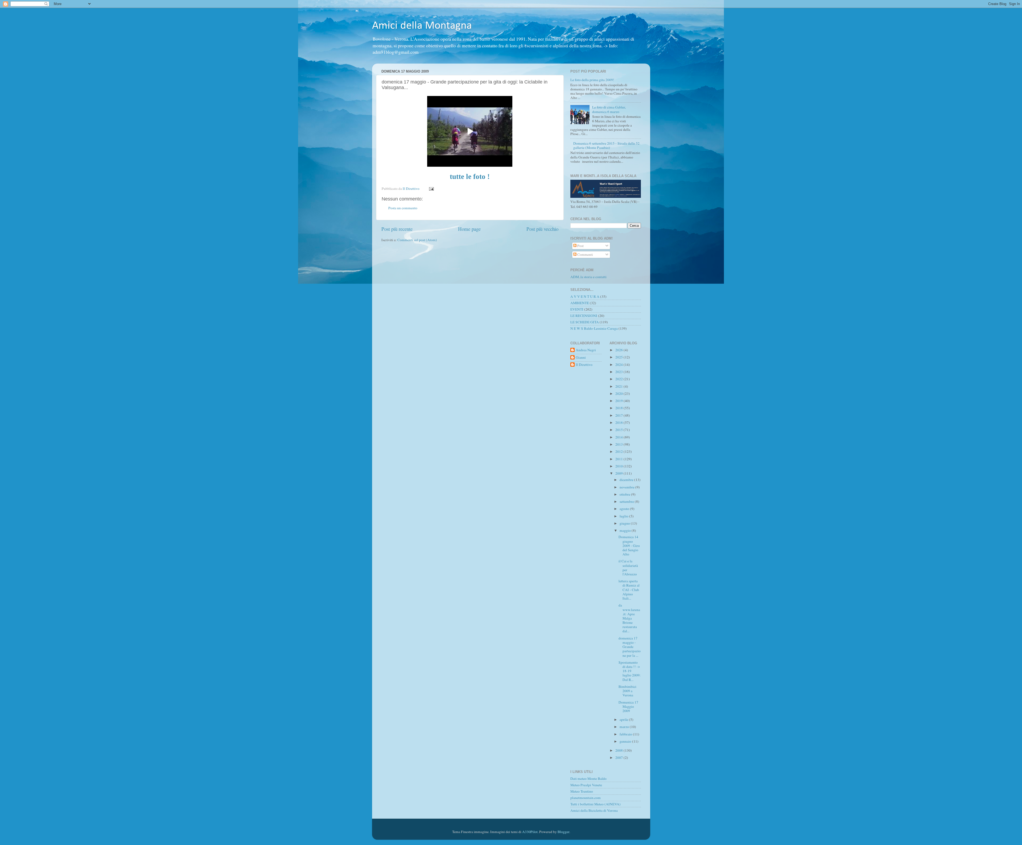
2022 (619, 379)
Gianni (581, 357)
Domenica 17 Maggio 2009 (628, 706)
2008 (619, 750)
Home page (469, 228)
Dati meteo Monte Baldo (588, 778)
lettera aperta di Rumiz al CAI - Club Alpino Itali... (629, 590)
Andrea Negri (586, 350)
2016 (619, 422)
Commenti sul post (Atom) (417, 239)
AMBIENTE (579, 302)
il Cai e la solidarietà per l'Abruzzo (628, 567)
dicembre (627, 479)
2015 (619, 429)
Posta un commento (402, 208)
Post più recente (397, 228)
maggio (626, 530)
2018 (619, 407)
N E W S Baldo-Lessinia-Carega (594, 328)
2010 (619, 466)
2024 (619, 364)
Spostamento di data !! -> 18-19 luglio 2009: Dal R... (630, 671)
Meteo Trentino (581, 791)
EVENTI (576, 309)
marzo (625, 726)
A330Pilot (530, 831)
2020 (619, 393)
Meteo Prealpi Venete (586, 785)
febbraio (626, 734)
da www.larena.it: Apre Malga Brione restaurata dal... (629, 618)
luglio (624, 516)
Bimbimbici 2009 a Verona (627, 690)
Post (580, 245)
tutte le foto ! (470, 177)
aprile (624, 719)
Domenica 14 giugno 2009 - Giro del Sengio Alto (629, 545)
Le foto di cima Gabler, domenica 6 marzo (609, 109)
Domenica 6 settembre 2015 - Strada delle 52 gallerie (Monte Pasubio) (606, 145)
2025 (619, 357)
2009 (619, 473)
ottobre (625, 494)
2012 (619, 451)
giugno (625, 523)
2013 (619, 444)
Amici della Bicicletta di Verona (594, 810)
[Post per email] (431, 188)
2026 (619, 350)
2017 (619, 415)
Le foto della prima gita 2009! (592, 79)
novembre (627, 487)
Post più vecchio (542, 228)
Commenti (584, 254)
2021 (619, 386)
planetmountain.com (585, 797)
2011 (619, 459)
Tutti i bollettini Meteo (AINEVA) (595, 804)
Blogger (563, 831)
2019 (619, 400)
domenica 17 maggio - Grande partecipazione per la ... (630, 647)
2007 (619, 757)
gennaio (626, 741)
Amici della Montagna (422, 26)
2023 (619, 371)
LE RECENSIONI (583, 315)
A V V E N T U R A (584, 296)
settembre (627, 501)
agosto (625, 508)
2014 (619, 437)
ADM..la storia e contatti (588, 276)
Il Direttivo (584, 364)
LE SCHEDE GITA (584, 322)
